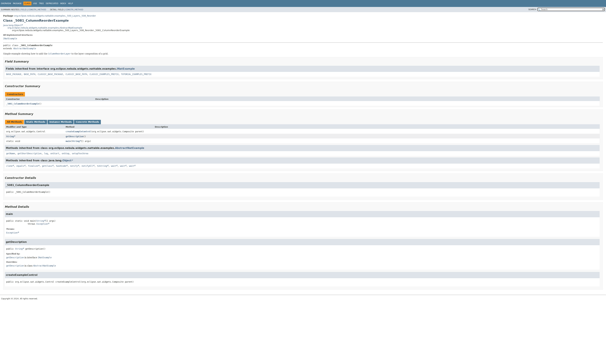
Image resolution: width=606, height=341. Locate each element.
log (46, 153)
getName (10, 153)
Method (42, 10)
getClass (47, 166)
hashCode (61, 166)
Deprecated (52, 3)
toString (102, 166)
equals (20, 166)
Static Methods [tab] (35, 122)
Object (66, 160)
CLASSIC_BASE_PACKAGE (50, 74)
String (10, 136)
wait (113, 166)
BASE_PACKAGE (13, 74)
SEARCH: (532, 9)
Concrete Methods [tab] (87, 122)
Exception (42, 224)
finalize (33, 166)
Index (63, 3)
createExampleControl (78, 131)
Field (23, 10)
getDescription (74, 136)
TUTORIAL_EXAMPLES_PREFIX (136, 74)
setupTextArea (80, 153)
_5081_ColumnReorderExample (22, 103)
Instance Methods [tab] (60, 122)
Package (17, 3)
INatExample (10, 38)
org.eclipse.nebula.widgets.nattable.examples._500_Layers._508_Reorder (55, 16)
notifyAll (87, 166)
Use (35, 3)
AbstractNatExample (24, 48)
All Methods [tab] (14, 122)
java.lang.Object (12, 25)
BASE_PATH (29, 74)
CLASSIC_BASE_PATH (76, 74)
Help (70, 3)
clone (9, 166)
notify (74, 166)
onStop (65, 153)
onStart (54, 153)
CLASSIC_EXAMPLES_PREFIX (104, 74)
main (68, 141)
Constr (32, 10)
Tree (41, 3)
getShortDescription (30, 153)
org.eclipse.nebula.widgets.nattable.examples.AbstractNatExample (45, 28)
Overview (6, 3)
